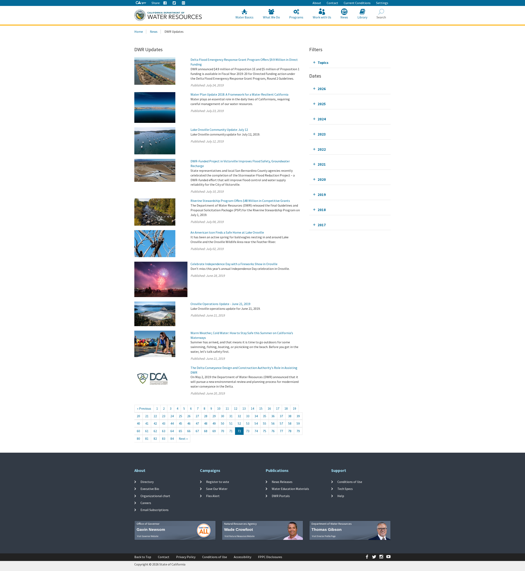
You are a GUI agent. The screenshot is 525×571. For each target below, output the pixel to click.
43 (163, 423)
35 (264, 416)
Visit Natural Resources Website (240, 536)
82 (155, 438)
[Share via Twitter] (174, 3)
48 (205, 423)
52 (239, 423)
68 (205, 431)
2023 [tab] (322, 134)
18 (286, 408)
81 (146, 438)
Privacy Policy (185, 557)
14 (252, 408)
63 (163, 431)
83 (163, 438)
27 (197, 416)
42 (155, 423)
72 (239, 431)
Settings (382, 3)
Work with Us (322, 17)
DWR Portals (281, 496)
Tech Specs (345, 489)
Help (340, 496)
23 (163, 416)
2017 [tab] (322, 225)
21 (146, 416)
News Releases (282, 482)
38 (289, 416)
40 (138, 423)
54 (256, 423)
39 (298, 416)
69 (214, 431)
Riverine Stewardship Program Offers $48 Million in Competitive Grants (240, 201)
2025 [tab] (322, 104)
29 (214, 416)
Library (362, 17)
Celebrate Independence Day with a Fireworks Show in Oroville (234, 264)
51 (231, 423)
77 (281, 431)
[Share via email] (183, 3)
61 (146, 431)
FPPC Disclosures (270, 557)
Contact (332, 3)
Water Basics (244, 17)
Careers (145, 503)
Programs (296, 17)
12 (235, 408)
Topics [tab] (323, 62)
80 (138, 438)
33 (247, 416)
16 (269, 408)
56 (273, 423)
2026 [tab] (322, 88)
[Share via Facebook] (165, 3)
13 (244, 408)
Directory (147, 482)
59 (298, 423)
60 (138, 431)
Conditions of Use (349, 482)
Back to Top (142, 557)
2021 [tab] (322, 164)
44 (172, 423)
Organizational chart (155, 496)
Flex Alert (213, 496)
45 (180, 423)
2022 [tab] (322, 149)
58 (289, 423)
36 (273, 416)
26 (189, 416)
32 (239, 416)
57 (281, 423)
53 (247, 423)
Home (138, 31)
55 (264, 423)
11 (227, 408)
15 (260, 408)
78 (289, 431)
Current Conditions (357, 3)
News (344, 17)
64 (172, 431)
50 (222, 423)
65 (180, 431)
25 (180, 416)
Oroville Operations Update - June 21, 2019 (220, 304)
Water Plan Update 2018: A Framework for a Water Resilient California (239, 94)
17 (277, 408)
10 (218, 408)
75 (264, 431)
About (317, 3)
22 (155, 416)
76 (273, 431)
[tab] (350, 62)
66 (189, 431)
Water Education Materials (290, 489)
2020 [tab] (322, 179)
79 (298, 431)
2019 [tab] (322, 194)
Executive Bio (149, 489)
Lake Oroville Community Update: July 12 (219, 130)
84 (172, 438)
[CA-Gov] (141, 3)
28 (205, 416)
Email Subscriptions (154, 510)
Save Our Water (216, 489)
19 (294, 408)
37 (281, 416)
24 (172, 416)
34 (256, 416)
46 (189, 423)
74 (256, 431)
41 (146, 423)
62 (155, 431)
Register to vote (217, 482)
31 (231, 416)
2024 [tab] (322, 119)
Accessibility (242, 557)
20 (138, 416)
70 (222, 431)
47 (197, 423)
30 (222, 416)
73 (247, 431)
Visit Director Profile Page (324, 536)
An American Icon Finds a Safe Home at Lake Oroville (227, 232)
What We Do (271, 17)
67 (197, 431)
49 (214, 423)
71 (231, 431)
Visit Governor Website (147, 536)
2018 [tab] (322, 209)
